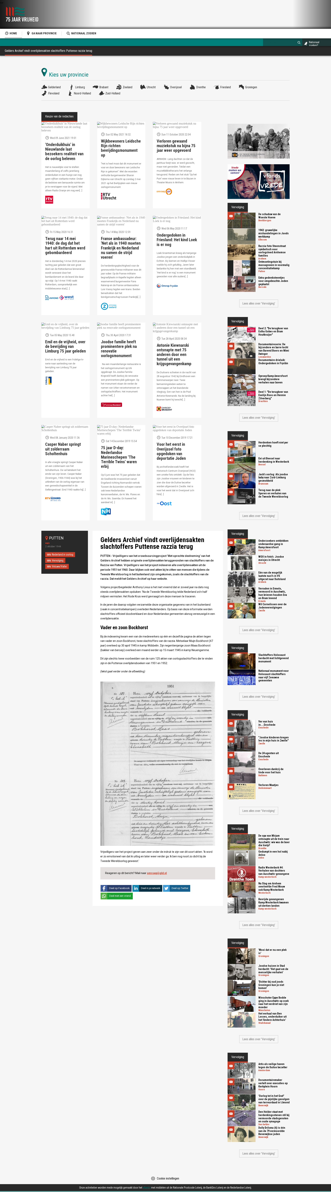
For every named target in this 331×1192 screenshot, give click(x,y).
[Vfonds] (259, 181)
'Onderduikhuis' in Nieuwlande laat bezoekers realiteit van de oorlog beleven (64, 151)
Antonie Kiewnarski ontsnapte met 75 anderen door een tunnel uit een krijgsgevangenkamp (174, 354)
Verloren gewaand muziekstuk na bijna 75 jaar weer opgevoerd (176, 146)
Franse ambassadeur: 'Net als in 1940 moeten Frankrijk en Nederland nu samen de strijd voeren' (121, 248)
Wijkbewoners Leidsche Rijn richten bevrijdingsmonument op (121, 148)
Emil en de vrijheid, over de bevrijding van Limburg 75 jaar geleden (65, 346)
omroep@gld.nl (157, 873)
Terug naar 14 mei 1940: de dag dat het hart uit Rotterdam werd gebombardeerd (65, 245)
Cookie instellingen (168, 1178)
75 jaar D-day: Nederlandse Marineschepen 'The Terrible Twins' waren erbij (119, 457)
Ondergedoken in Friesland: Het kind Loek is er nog (177, 240)
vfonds (147, 1187)
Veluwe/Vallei (59, 566)
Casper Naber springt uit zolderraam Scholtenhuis (63, 449)
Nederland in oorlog (62, 554)
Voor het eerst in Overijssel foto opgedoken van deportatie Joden (171, 451)
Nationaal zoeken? (314, 44)
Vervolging (57, 560)
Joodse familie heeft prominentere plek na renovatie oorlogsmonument (119, 349)
